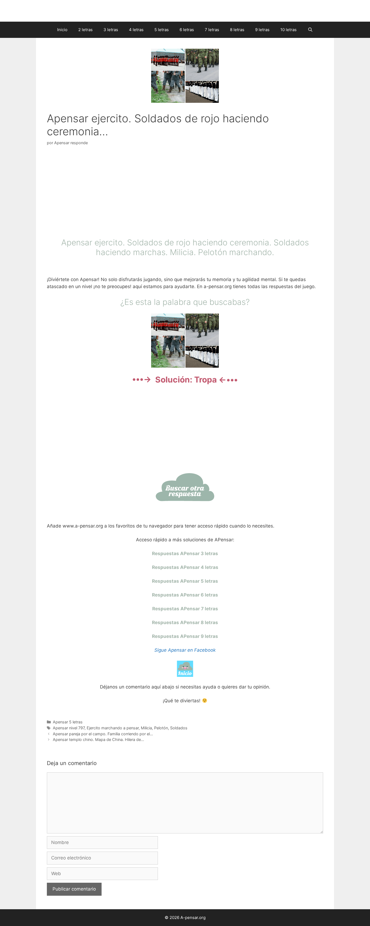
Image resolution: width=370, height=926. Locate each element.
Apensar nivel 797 (69, 728)
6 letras (187, 29)
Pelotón (161, 728)
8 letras (237, 29)
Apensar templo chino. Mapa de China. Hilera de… (98, 739)
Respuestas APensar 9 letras (185, 636)
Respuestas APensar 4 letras (185, 567)
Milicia (146, 728)
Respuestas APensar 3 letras (185, 553)
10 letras (288, 29)
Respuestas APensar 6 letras (185, 595)
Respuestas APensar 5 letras (185, 581)
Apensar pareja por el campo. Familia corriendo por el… (103, 733)
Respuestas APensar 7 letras (185, 608)
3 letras (110, 29)
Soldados (178, 728)
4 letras (136, 29)
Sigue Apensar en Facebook (185, 650)
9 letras (262, 29)
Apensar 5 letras (68, 722)
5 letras (161, 29)
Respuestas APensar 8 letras (185, 622)
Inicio (62, 29)
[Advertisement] (185, 193)
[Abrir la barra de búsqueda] (310, 30)
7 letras (212, 29)
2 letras (85, 29)
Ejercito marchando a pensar (113, 728)
